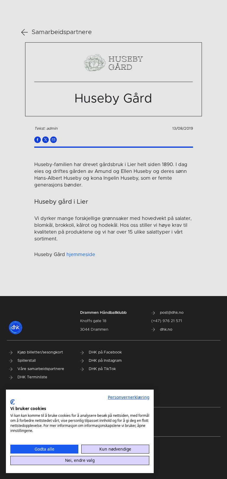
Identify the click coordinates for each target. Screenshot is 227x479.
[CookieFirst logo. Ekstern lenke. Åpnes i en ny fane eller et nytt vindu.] (12, 402)
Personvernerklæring (128, 397)
